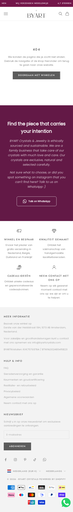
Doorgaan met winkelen (36, 75)
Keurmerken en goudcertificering (24, 379)
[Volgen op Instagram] (15, 459)
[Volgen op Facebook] (5, 459)
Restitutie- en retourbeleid (20, 385)
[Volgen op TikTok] (35, 459)
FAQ (6, 368)
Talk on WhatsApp (39, 201)
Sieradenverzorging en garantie (23, 374)
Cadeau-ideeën (19, 276)
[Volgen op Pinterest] (25, 459)
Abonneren (17, 446)
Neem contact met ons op (20, 403)
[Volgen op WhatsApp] (44, 459)
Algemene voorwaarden (19, 397)
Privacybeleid (12, 391)
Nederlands (54, 471)
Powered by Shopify (52, 479)
